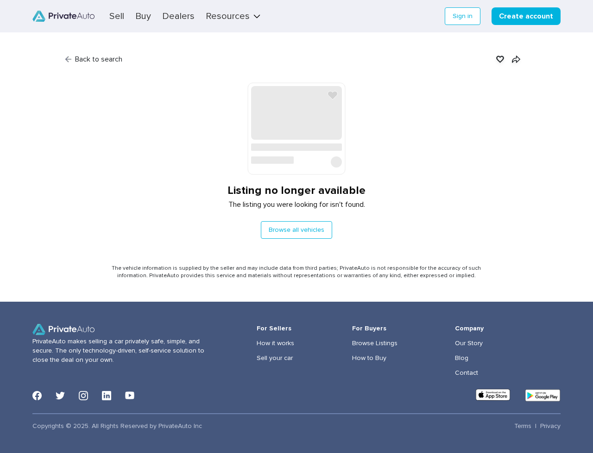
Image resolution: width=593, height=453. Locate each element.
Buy (143, 16)
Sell (116, 16)
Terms (522, 426)
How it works (275, 343)
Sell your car (275, 358)
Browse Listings (374, 343)
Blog (461, 358)
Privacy (550, 426)
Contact (466, 373)
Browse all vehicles (296, 230)
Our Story (469, 343)
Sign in (463, 16)
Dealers (178, 16)
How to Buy (369, 358)
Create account (526, 16)
